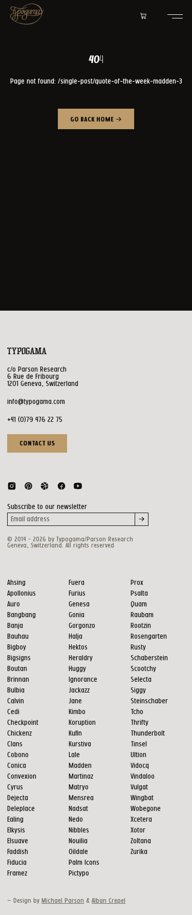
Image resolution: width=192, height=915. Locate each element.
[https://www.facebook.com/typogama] (61, 488)
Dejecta (17, 798)
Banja (15, 626)
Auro (13, 604)
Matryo (79, 787)
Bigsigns (19, 658)
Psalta (139, 594)
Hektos (78, 647)
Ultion (138, 755)
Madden (80, 766)
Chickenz (19, 733)
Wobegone (146, 809)
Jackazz (79, 690)
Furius (77, 594)
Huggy (77, 669)
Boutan (17, 669)
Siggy (138, 690)
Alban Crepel (108, 901)
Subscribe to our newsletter (47, 507)
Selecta (141, 680)
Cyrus (15, 787)
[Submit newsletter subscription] (141, 519)
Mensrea (81, 798)
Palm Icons (84, 863)
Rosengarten (149, 637)
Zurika (139, 852)
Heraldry (81, 658)
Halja (75, 637)
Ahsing (16, 583)
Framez (17, 873)
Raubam (142, 615)
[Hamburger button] (175, 16)
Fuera (76, 583)
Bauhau (18, 637)
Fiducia (17, 863)
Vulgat (139, 787)
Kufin (75, 733)
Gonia (76, 615)
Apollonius (21, 594)
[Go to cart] (143, 16)
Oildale (78, 852)
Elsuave (17, 841)
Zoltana (141, 841)
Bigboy (16, 647)
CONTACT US (37, 443)
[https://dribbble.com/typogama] (44, 488)
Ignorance (83, 680)
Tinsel (139, 744)
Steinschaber (149, 701)
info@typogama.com (36, 402)
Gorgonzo (82, 626)
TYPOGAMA (27, 351)
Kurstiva (80, 744)
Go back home (92, 120)
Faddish (17, 852)
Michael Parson (62, 901)
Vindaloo (143, 777)
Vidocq (140, 766)
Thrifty (139, 723)
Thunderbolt (148, 733)
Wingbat (142, 798)
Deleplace (21, 809)
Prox (137, 583)
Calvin (15, 701)
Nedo (76, 820)
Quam (139, 604)
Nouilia (78, 841)
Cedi (13, 712)
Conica (16, 766)
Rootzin (141, 626)
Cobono (18, 755)
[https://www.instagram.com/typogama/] (11, 488)
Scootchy (143, 669)
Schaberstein (149, 658)
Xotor (138, 830)
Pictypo (79, 873)
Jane (75, 701)
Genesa (79, 604)
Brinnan (18, 680)
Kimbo (77, 712)
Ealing (15, 820)
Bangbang (21, 615)
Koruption (82, 723)
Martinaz (81, 777)
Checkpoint (22, 723)
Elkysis (16, 830)
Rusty (138, 647)
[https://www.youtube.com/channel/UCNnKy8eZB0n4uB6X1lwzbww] (77, 488)
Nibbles (79, 830)
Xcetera (141, 820)
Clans (15, 744)
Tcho (137, 712)
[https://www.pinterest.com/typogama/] (28, 488)
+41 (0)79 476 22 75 (34, 420)
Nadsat (78, 809)
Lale (74, 755)
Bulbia (16, 690)
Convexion (21, 777)
